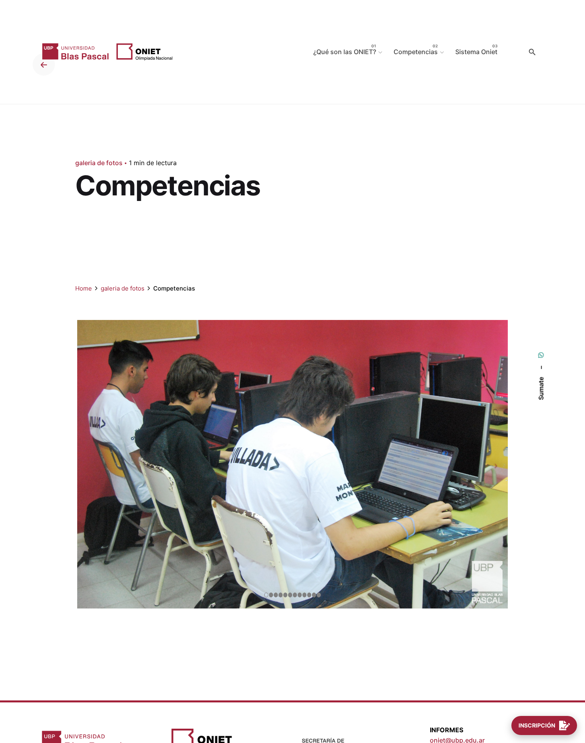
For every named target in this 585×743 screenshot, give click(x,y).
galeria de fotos (99, 163)
